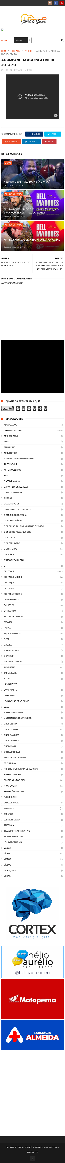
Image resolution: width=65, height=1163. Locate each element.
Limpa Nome (10, 695)
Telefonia (9, 825)
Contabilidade (12, 543)
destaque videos (13, 577)
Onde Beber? (10, 723)
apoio (7, 441)
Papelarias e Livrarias (15, 757)
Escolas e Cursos (13, 616)
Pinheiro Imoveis (12, 774)
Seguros (8, 814)
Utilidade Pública (13, 842)
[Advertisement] (32, 1088)
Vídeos (7, 864)
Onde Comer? (11, 729)
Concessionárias (13, 520)
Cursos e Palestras (14, 560)
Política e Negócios (15, 780)
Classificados (11, 503)
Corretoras (10, 548)
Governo (9, 656)
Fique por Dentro (13, 633)
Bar (6, 475)
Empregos (9, 605)
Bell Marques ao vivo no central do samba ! (32, 242)
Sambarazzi (10, 808)
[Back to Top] (32, 1158)
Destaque (16, 51)
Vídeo (7, 853)
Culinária (9, 554)
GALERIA (8, 644)
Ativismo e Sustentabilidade (19, 458)
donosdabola (11, 599)
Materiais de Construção (18, 718)
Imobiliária (9, 667)
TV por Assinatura (14, 836)
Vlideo (7, 876)
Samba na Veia (11, 802)
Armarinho (9, 447)
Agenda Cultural (13, 194)
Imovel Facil (10, 673)
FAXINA (7, 627)
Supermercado (12, 819)
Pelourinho (10, 763)
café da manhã (12, 481)
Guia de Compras (13, 661)
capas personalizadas (16, 486)
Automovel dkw (12, 469)
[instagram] (50, 3)
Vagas (7, 848)
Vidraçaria (10, 870)
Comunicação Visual (15, 515)
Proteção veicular (14, 791)
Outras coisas (12, 752)
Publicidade (10, 797)
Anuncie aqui (11, 436)
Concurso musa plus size (17, 532)
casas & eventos (13, 492)
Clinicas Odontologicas (17, 509)
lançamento (10, 684)
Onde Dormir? (11, 740)
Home (4, 40)
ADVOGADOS (10, 424)
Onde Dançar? (11, 735)
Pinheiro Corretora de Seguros (21, 768)
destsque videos (13, 594)
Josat (7, 678)
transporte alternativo (17, 830)
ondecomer (10, 746)
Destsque (9, 588)
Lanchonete (10, 689)
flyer (6, 639)
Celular (8, 498)
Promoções (10, 785)
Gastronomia (11, 650)
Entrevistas (10, 610)
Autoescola (10, 464)
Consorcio (10, 537)
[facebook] (56, 3)
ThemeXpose (24, 1147)
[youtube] (62, 3)
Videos (28, 51)
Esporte (8, 622)
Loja (6, 706)
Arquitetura (10, 453)
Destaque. (9, 582)
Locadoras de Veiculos (16, 701)
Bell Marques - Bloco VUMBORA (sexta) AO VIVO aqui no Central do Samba (31, 211)
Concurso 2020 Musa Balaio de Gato (24, 526)
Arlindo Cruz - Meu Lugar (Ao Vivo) (27, 181)
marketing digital (13, 712)
